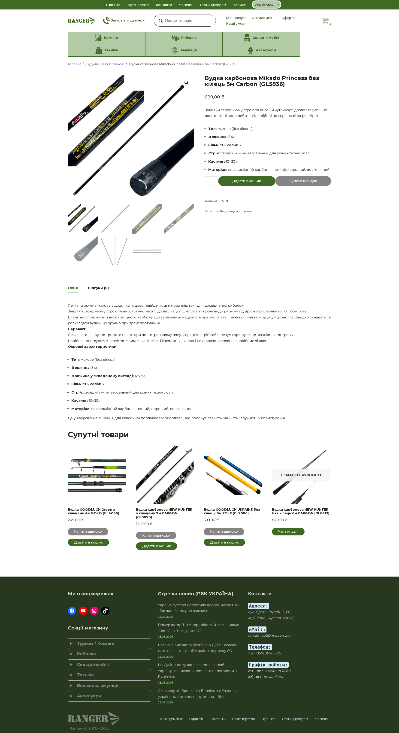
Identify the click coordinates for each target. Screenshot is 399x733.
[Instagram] (94, 611)
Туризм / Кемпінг (95, 643)
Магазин (185, 5)
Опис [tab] (73, 288)
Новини (239, 5)
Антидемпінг (263, 18)
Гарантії (196, 719)
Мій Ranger (236, 18)
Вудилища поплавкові (105, 64)
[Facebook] (72, 611)
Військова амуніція (97, 685)
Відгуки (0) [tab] (98, 288)
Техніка (84, 675)
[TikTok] (105, 611)
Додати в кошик (246, 181)
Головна (75, 64)
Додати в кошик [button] (88, 542)
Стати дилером (213, 5)
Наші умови (236, 23)
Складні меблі (92, 664)
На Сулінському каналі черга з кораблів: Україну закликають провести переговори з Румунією (197, 671)
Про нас (113, 5)
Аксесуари (88, 696)
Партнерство (138, 5)
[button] (186, 83)
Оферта (288, 18)
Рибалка (85, 654)
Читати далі (288, 531)
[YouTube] (83, 611)
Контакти (164, 5)
